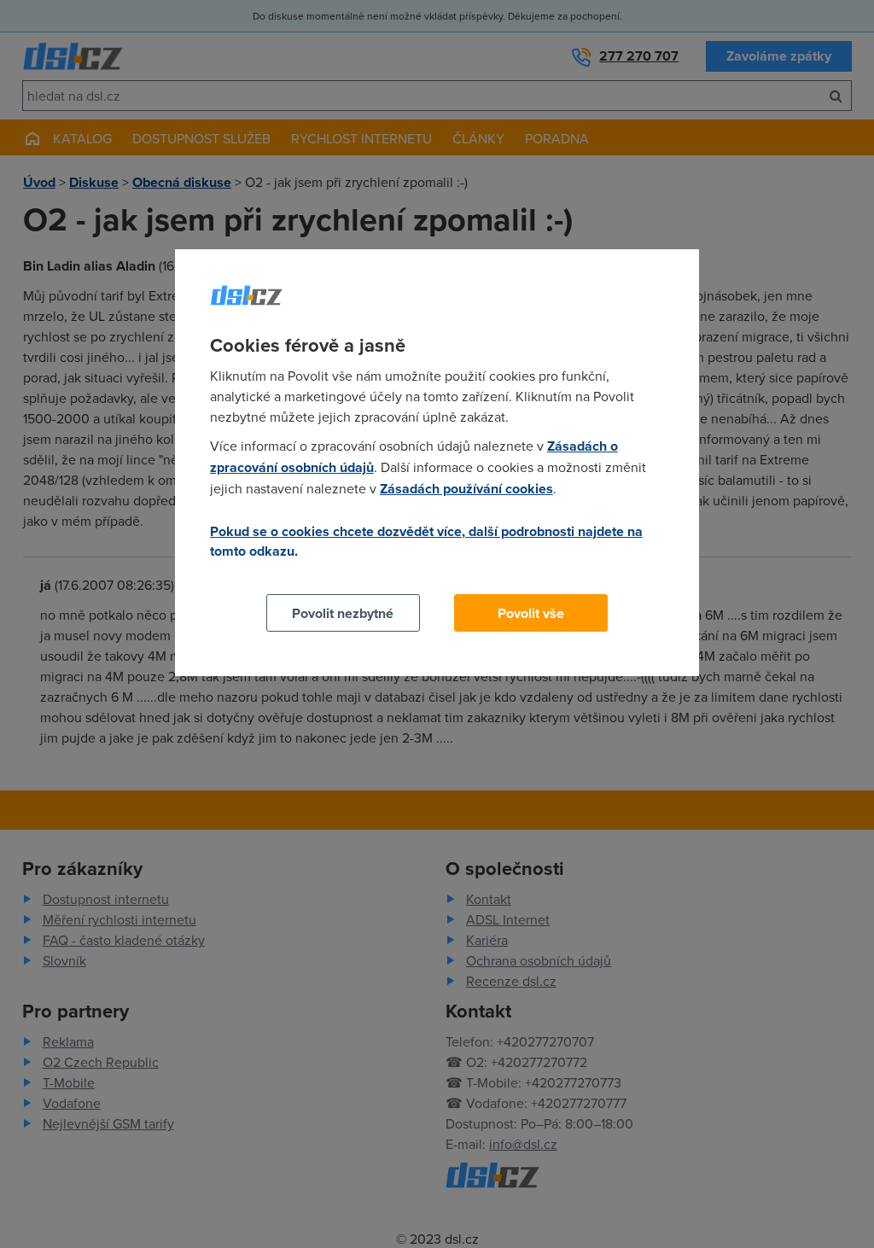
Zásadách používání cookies (466, 489)
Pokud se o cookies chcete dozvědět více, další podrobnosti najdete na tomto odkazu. (426, 541)
